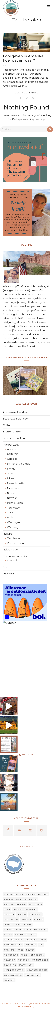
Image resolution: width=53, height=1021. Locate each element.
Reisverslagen (11, 549)
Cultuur (8, 425)
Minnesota (13, 488)
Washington (14, 522)
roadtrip (9, 960)
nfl (41, 945)
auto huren (35, 904)
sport (22, 965)
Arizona (11, 449)
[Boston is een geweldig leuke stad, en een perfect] (9, 744)
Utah (10, 517)
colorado (35, 914)
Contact (14, 1003)
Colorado (12, 458)
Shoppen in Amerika (15, 556)
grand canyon (23, 924)
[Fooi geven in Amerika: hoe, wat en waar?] (26, 42)
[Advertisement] (26, 658)
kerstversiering (13, 940)
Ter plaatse (13, 538)
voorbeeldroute (37, 970)
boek (7, 909)
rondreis (23, 960)
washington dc (13, 975)
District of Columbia (18, 463)
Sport (6, 567)
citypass (21, 914)
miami (43, 940)
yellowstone (32, 975)
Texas (10, 512)
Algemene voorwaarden (38, 1003)
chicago (9, 914)
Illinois (10, 478)
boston (17, 909)
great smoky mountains (17, 929)
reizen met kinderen (32, 955)
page (20, 950)
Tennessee (13, 507)
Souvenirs (13, 560)
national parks (13, 945)
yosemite (9, 980)
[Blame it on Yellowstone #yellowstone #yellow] (9, 725)
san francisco (40, 960)
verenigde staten (14, 970)
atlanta (21, 904)
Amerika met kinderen (16, 412)
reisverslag (11, 955)
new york (30, 945)
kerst (33, 934)
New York (12, 498)
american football (37, 894)
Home (5, 1003)
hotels (8, 934)
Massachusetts (15, 483)
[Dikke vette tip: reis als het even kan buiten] (9, 802)
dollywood (11, 919)
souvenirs (10, 965)
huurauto (21, 934)
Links (22, 1003)
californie (30, 909)
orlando (9, 950)
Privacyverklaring (26, 1006)
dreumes (26, 919)
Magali (6, 65)
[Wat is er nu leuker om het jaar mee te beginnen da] (9, 763)
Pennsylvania (15, 502)
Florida (11, 468)
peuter (30, 950)
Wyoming (13, 527)
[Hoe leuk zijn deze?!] (9, 706)
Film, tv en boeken (14, 438)
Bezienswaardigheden (16, 418)
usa (31, 965)
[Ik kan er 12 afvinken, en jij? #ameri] (9, 782)
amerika (8, 899)
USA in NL (8, 573)
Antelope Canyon (26, 899)
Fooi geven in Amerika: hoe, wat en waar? (23, 58)
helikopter (40, 929)
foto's (8, 924)
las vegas (31, 940)
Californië (12, 454)
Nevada (11, 493)
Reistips (7, 533)
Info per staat (11, 444)
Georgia (11, 473)
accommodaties (13, 894)
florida (38, 919)
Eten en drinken (12, 431)
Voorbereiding (15, 543)
